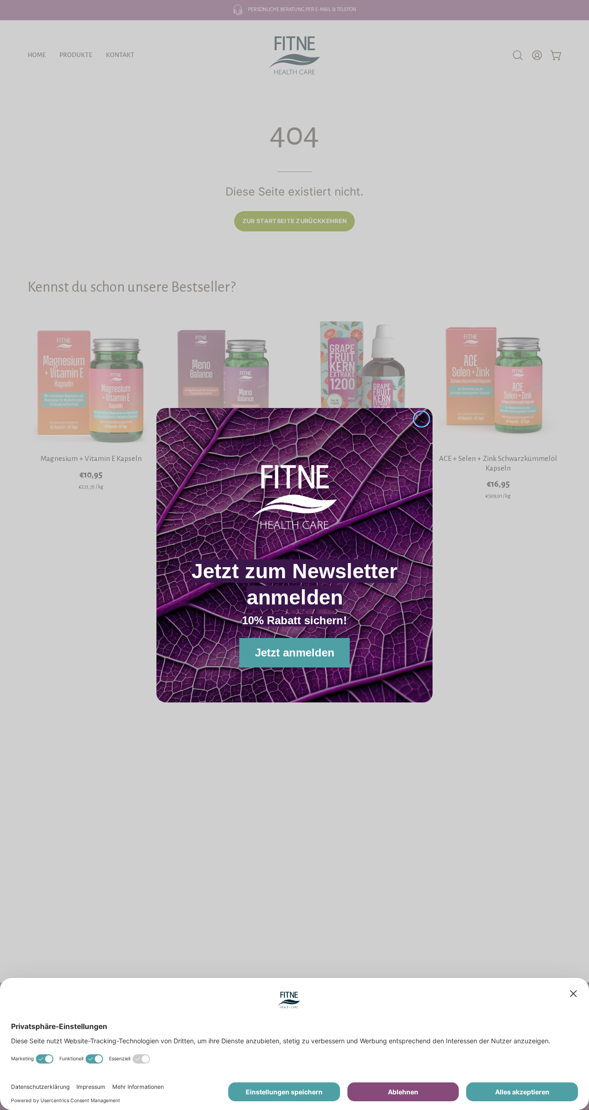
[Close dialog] (421, 419)
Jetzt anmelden (295, 652)
